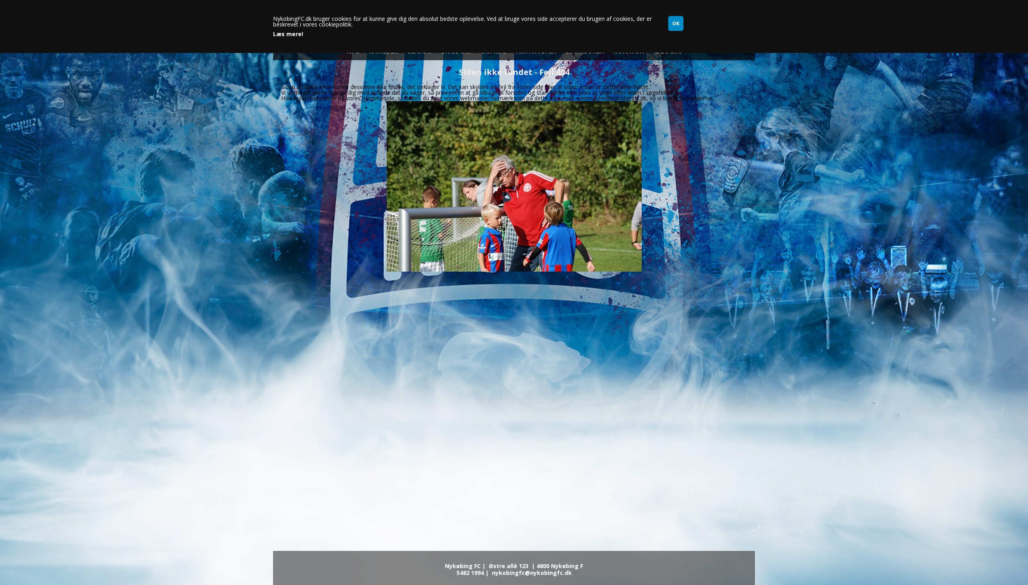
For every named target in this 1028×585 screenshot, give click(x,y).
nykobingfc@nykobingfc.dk (532, 573)
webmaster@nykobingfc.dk (612, 98)
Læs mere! (288, 34)
